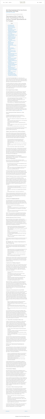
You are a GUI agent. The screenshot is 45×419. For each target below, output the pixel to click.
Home (4, 2)
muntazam (21, 110)
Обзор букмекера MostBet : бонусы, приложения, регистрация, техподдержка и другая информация (12, 63)
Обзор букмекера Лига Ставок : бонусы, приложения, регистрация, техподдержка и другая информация (12, 74)
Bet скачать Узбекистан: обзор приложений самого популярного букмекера (12, 51)
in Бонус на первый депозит (11, 34)
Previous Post (7, 411)
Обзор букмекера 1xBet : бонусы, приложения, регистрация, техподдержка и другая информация (12, 60)
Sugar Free (40, 2)
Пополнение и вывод (10, 44)
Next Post (26, 411)
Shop (37, 2)
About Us (7, 2)
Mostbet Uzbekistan (8, 12)
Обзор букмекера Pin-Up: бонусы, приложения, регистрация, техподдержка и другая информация (12, 30)
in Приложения (10, 61)
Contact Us (10, 2)
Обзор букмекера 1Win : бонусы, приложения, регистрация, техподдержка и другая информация (12, 68)
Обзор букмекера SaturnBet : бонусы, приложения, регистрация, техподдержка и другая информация (12, 54)
